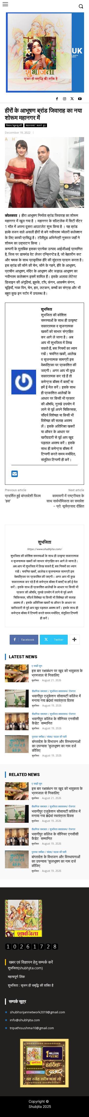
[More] (74, 640)
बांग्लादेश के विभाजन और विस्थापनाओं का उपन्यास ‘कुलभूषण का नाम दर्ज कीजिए (56, 746)
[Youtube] (80, 99)
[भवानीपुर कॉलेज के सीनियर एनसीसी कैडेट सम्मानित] (17, 721)
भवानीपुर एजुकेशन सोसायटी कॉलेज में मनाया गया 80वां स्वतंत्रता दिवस (56, 698)
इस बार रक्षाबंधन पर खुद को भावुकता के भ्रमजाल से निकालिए (57, 673)
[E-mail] (14, 475)
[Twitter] (72, 99)
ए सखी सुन (37, 665)
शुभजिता (44, 542)
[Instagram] (64, 99)
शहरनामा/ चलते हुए (36, 125)
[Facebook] (57, 99)
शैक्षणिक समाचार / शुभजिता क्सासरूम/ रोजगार (54, 691)
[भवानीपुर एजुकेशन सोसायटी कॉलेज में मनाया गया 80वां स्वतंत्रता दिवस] (17, 698)
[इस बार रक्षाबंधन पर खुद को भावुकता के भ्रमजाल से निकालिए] (17, 673)
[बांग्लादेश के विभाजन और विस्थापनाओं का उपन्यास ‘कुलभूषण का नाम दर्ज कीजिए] (17, 744)
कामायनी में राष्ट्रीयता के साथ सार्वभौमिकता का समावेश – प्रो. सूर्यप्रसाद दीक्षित (65, 501)
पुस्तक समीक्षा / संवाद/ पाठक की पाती (49, 736)
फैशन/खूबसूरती (14, 125)
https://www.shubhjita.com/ (44, 549)
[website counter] (31, 949)
